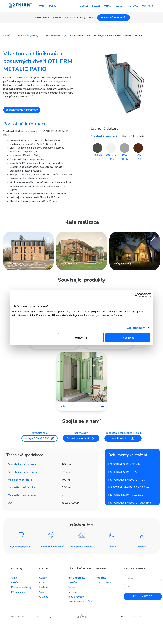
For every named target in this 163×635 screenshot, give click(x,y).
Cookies (65, 617)
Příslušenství (18, 592)
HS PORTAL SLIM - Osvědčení (125, 495)
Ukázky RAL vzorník (133, 136)
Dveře (52, 5)
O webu (43, 597)
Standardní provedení (104, 136)
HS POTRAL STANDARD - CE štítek (129, 487)
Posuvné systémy (21, 587)
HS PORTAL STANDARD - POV (126, 479)
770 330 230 (55, 17)
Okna (42, 5)
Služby (96, 5)
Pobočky (101, 577)
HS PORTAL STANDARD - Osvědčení (129, 503)
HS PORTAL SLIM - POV (122, 472)
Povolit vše (128, 337)
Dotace (84, 5)
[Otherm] (20, 5)
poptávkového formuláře (113, 17)
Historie (43, 587)
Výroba (43, 592)
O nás (107, 5)
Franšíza (72, 582)
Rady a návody (75, 597)
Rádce (118, 5)
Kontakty (147, 5)
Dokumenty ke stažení (79, 601)
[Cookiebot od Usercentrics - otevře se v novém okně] (137, 294)
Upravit (79, 337)
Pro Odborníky (76, 577)
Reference (132, 5)
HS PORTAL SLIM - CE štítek (125, 464)
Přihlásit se (142, 596)
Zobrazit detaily (136, 327)
